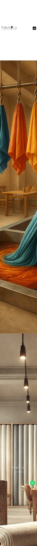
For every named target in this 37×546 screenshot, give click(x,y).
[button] (34, 28)
